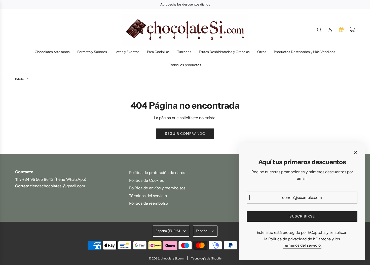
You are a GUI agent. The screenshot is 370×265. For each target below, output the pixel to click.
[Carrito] (352, 29)
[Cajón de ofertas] (341, 29)
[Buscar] (319, 29)
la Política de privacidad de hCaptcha (297, 239)
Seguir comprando (185, 133)
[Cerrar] (355, 152)
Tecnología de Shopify (206, 258)
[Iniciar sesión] (330, 29)
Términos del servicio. (302, 245)
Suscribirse (302, 216)
